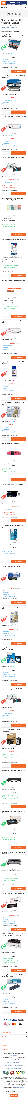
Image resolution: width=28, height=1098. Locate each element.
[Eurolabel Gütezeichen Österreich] (6, 1073)
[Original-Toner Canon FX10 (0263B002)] (14, 902)
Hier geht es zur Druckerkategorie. (9, 27)
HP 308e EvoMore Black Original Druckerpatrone (11, 730)
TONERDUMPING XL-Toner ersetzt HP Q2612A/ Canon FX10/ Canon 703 (13, 934)
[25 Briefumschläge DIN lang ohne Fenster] (14, 249)
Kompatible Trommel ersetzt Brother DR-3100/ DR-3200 (14, 852)
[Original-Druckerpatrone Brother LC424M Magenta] (14, 371)
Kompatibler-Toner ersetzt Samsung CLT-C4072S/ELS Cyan (14, 35)
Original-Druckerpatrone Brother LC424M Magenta (14, 362)
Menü (5, 7)
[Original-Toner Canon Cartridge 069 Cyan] (14, 126)
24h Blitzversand (16, 1062)
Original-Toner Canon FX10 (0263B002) (13, 893)
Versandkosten (14, 1055)
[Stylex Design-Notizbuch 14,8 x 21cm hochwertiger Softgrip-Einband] (14, 208)
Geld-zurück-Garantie (8, 1065)
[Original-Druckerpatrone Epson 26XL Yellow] (14, 616)
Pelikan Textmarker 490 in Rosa (11, 443)
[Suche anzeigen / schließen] (17, 7)
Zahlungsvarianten (19, 1065)
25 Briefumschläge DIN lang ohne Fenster (14, 239)
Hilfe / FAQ (9, 1062)
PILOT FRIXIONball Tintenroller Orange (13, 280)
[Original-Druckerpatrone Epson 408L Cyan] (14, 535)
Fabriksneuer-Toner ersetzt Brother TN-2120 (13, 771)
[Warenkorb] (25, 7)
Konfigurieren (14, 1095)
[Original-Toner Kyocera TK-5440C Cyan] (14, 698)
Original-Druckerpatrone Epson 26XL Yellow (12, 607)
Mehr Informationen (19, 1087)
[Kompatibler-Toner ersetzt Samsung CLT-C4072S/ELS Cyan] (14, 44)
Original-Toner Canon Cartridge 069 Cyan (14, 117)
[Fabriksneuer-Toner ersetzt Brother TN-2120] (14, 780)
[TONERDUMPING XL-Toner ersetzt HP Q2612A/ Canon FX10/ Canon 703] (14, 943)
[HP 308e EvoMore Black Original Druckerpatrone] (14, 739)
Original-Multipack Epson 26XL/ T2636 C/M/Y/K (13, 403)
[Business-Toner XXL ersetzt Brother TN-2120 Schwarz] (14, 821)
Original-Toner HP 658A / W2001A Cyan (13, 484)
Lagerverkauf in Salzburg (16, 1068)
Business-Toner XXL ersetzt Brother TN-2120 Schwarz (13, 812)
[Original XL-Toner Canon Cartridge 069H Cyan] (14, 330)
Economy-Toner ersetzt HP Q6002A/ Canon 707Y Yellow (12, 975)
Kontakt (7, 1068)
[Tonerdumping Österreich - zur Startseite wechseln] (14, 3)
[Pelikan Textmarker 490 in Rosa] (14, 453)
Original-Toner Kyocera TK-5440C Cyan (13, 689)
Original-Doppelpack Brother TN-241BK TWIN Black (13, 76)
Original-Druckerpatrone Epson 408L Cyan (12, 526)
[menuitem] (4, 7)
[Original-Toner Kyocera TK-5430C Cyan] (14, 167)
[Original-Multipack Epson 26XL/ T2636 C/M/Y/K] (14, 412)
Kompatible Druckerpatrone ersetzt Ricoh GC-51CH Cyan (12, 648)
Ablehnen (8, 1091)
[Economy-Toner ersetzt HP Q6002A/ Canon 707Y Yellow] (14, 984)
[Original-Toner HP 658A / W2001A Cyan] (14, 494)
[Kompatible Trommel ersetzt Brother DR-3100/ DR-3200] (14, 862)
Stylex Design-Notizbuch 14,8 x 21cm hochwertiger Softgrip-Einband (12, 199)
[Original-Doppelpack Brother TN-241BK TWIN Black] (14, 85)
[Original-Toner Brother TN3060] (14, 576)
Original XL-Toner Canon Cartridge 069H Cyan (13, 321)
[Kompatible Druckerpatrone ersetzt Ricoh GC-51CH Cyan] (14, 657)
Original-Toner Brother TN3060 (11, 566)
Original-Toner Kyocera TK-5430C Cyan (13, 157)
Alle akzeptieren (17, 1091)
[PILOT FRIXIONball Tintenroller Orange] (14, 290)
